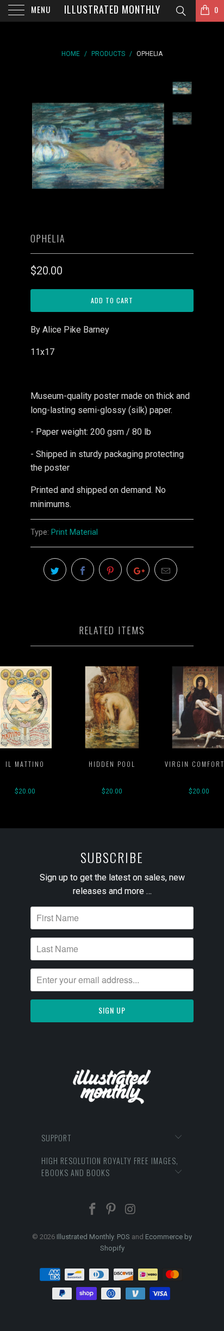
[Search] (180, 11)
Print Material (74, 532)
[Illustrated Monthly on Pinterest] (111, 1210)
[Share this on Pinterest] (110, 569)
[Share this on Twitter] (54, 569)
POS (123, 1237)
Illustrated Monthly (112, 9)
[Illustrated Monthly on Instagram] (130, 1210)
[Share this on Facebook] (82, 569)
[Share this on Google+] (138, 569)
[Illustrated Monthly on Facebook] (92, 1210)
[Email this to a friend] (165, 569)
